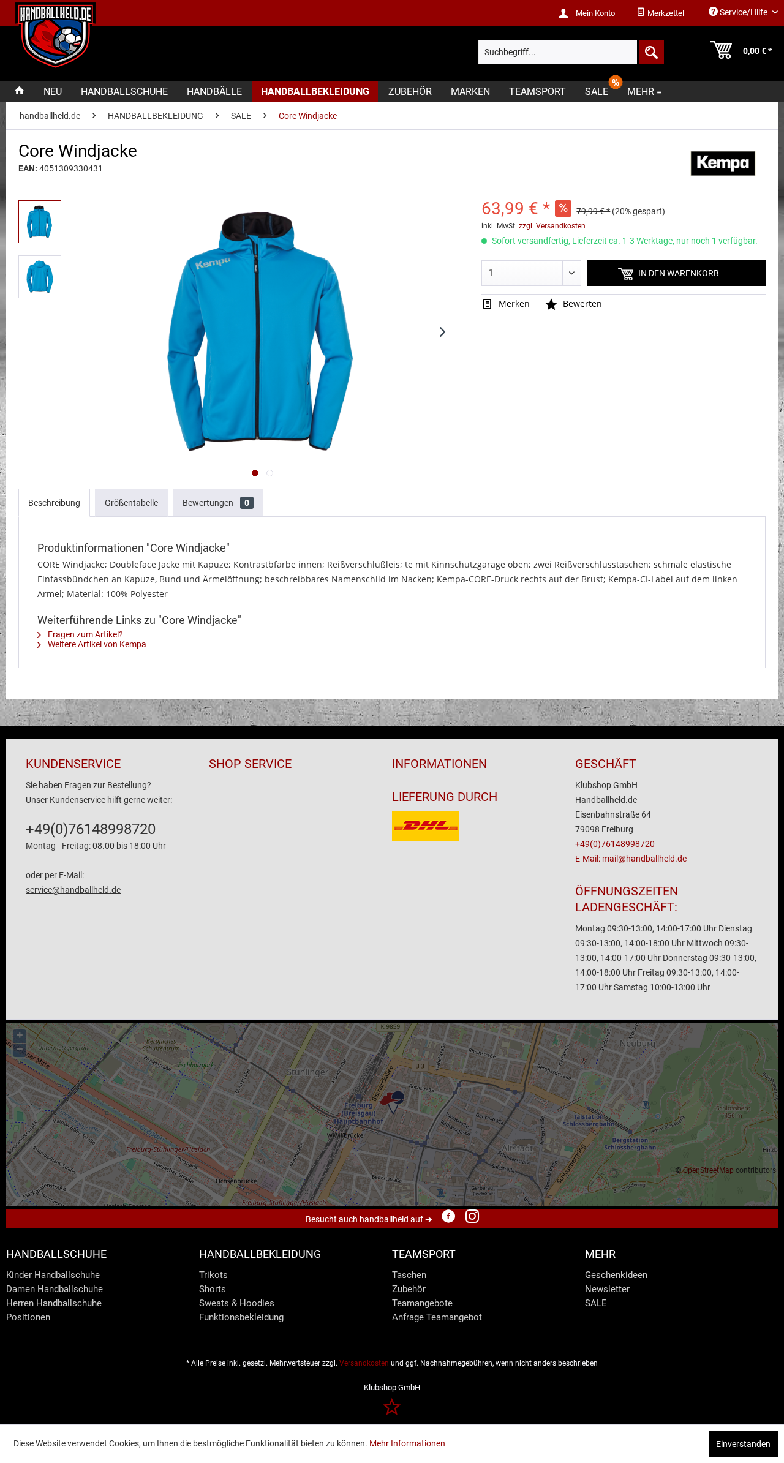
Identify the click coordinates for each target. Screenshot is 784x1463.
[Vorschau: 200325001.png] (39, 221)
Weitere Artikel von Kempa (96, 644)
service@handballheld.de (73, 890)
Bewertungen (216, 503)
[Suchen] (650, 52)
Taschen (409, 1275)
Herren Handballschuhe (54, 1303)
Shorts (212, 1289)
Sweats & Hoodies (236, 1303)
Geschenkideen (616, 1275)
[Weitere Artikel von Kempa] (723, 163)
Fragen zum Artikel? (84, 634)
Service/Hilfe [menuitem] (743, 12)
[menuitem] (660, 13)
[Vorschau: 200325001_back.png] (39, 276)
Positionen (28, 1317)
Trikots (213, 1275)
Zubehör (409, 1289)
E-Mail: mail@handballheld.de (631, 858)
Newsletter (607, 1289)
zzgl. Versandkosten (552, 226)
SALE (596, 1303)
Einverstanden (743, 1444)
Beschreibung (54, 503)
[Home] (19, 91)
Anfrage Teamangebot (437, 1317)
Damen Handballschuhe (54, 1289)
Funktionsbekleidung (241, 1317)
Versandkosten (364, 1363)
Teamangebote (422, 1303)
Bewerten (581, 303)
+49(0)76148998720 (91, 829)
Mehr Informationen (407, 1443)
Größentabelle (131, 503)
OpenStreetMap (708, 1170)
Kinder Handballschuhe (53, 1275)
